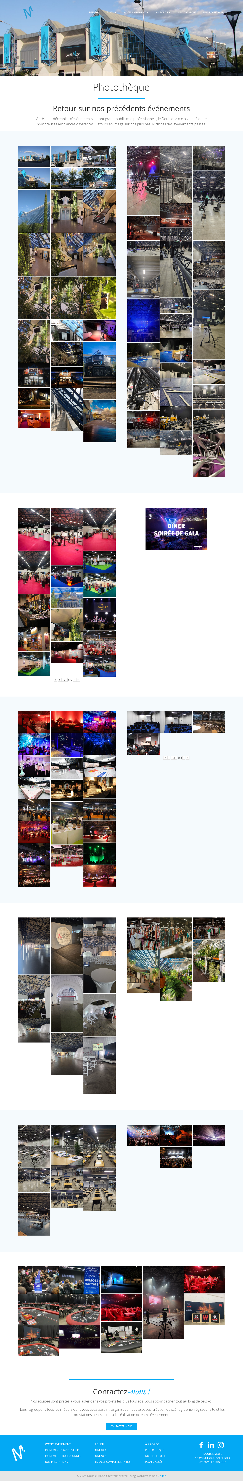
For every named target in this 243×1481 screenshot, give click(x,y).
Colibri (162, 1476)
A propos (162, 12)
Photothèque (187, 12)
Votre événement (135, 12)
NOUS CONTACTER (214, 12)
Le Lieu (110, 12)
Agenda (94, 12)
